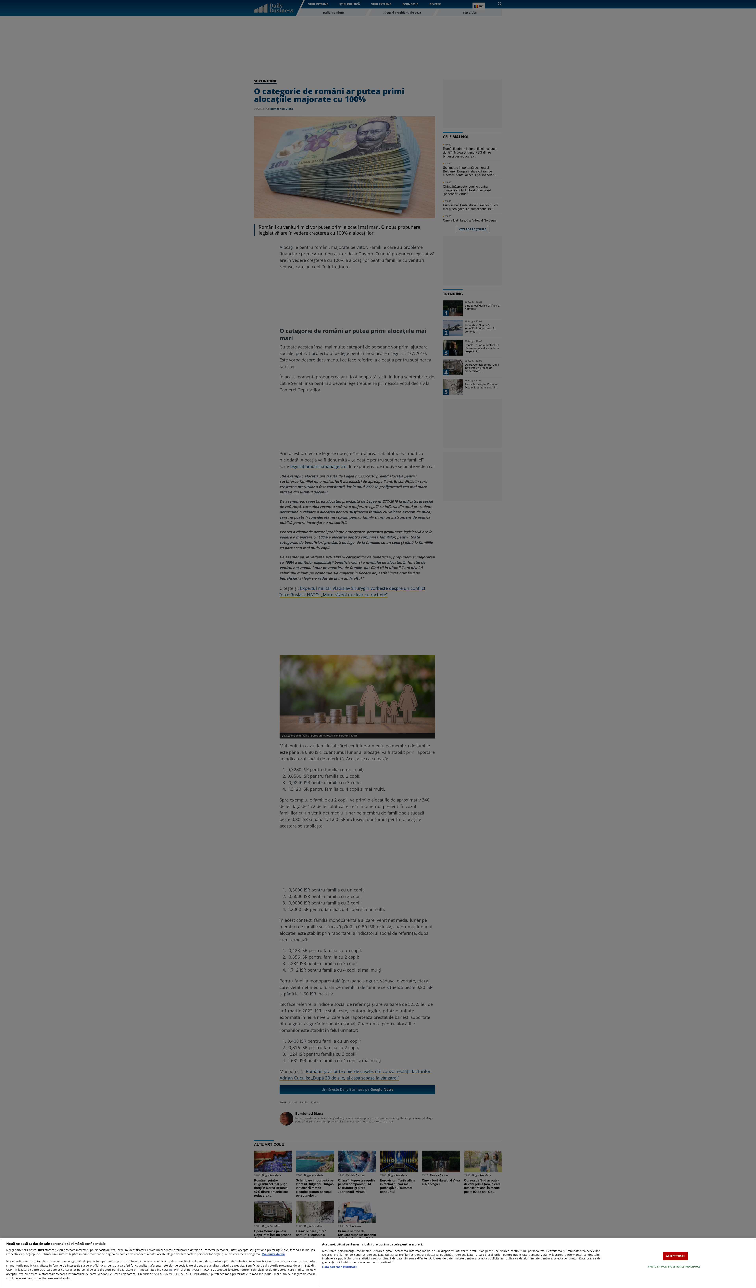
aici (170, 1269)
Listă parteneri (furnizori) (339, 1267)
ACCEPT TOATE (675, 1256)
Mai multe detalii (273, 1254)
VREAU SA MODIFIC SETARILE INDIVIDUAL (674, 1266)
